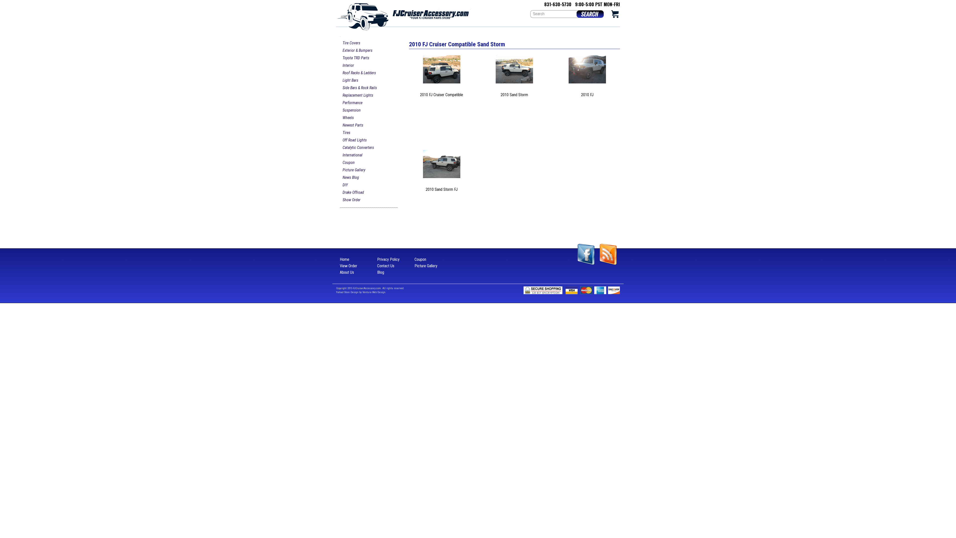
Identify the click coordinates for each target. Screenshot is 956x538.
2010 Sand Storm (514, 94)
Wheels (348, 117)
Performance (352, 102)
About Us (347, 272)
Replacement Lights (358, 95)
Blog (380, 272)
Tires (346, 132)
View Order (348, 266)
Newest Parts (353, 125)
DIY (345, 185)
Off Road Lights (355, 140)
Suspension (352, 110)
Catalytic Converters (358, 147)
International (352, 155)
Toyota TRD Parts (356, 58)
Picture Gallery (354, 170)
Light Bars (350, 80)
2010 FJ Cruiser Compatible (441, 94)
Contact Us (385, 266)
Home (344, 259)
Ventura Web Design (373, 292)
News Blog (351, 177)
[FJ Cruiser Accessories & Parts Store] (403, 15)
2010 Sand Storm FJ (442, 189)
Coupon (349, 162)
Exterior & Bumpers (357, 50)
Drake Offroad (353, 192)
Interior (348, 65)
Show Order (351, 200)
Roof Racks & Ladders (359, 72)
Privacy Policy (388, 259)
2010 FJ (587, 94)
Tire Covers (351, 43)
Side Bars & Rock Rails (360, 87)
